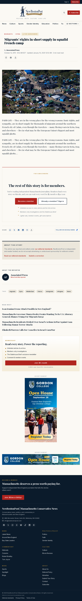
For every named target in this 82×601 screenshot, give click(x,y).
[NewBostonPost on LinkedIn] (29, 525)
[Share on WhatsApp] (10, 230)
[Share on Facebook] (18, 230)
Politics (55, 24)
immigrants (49, 291)
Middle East (30, 291)
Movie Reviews (47, 553)
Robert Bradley (7, 556)
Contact (45, 581)
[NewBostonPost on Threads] (16, 525)
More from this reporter (18, 277)
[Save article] (6, 57)
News (4, 24)
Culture (12, 24)
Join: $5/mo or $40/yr (13, 497)
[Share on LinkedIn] (23, 230)
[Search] (64, 12)
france (40, 291)
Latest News (6, 534)
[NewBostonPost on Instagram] (12, 525)
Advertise (45, 575)
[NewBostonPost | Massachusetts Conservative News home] (31, 11)
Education (46, 24)
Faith (44, 537)
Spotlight (5, 572)
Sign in (66, 2)
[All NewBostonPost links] (33, 525)
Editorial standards (8, 598)
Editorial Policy (47, 572)
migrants (8, 34)
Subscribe (75, 2)
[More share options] (31, 230)
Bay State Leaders (8, 540)
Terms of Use (30, 598)
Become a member (26, 201)
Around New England (9, 537)
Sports (21, 24)
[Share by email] (27, 230)
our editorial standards (43, 249)
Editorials (5, 550)
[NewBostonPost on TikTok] (25, 525)
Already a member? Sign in (52, 201)
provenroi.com (20, 595)
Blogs (4, 575)
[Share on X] (14, 230)
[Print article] (11, 57)
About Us (45, 569)
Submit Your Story (48, 578)
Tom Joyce (6, 559)
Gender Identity (33, 24)
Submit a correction (36, 256)
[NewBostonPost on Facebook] (4, 525)
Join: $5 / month (40, 363)
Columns (5, 553)
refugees (60, 291)
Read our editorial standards (15, 256)
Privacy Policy (20, 598)
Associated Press (13, 50)
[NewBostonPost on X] (8, 525)
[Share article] (15, 57)
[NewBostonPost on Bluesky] (21, 525)
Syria (18, 34)
